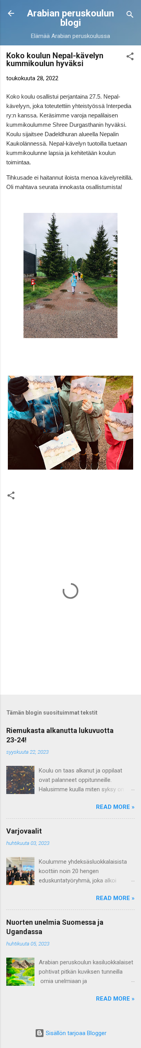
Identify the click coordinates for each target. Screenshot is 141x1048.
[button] (130, 58)
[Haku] (130, 16)
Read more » (115, 806)
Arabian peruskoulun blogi (70, 18)
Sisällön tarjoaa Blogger (75, 1033)
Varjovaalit (24, 831)
